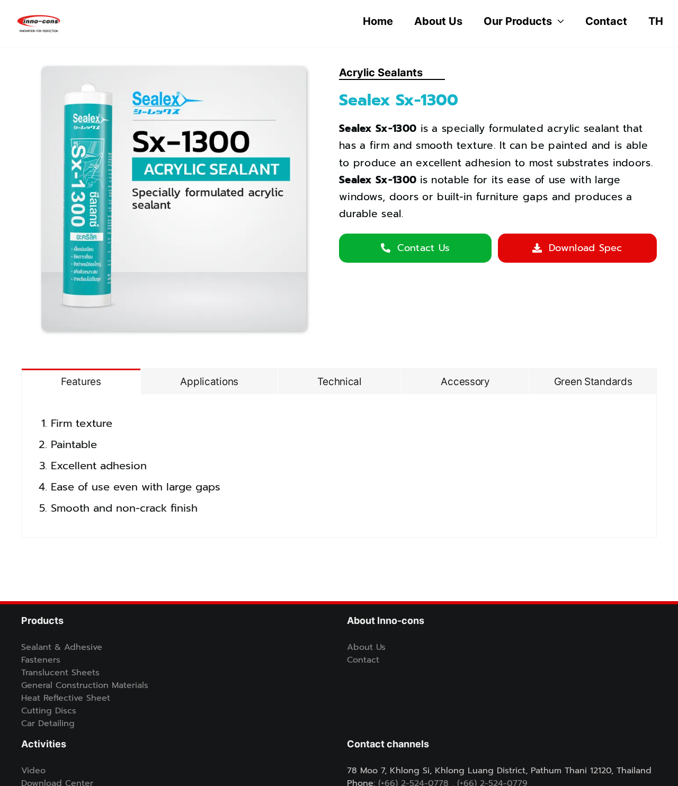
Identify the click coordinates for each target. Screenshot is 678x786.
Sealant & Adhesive (61, 647)
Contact (363, 660)
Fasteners (40, 660)
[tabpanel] (339, 466)
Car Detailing (48, 723)
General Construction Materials (84, 685)
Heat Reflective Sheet (65, 698)
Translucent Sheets (60, 672)
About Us (366, 647)
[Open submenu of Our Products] (558, 21)
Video (33, 770)
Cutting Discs (48, 710)
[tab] (81, 381)
